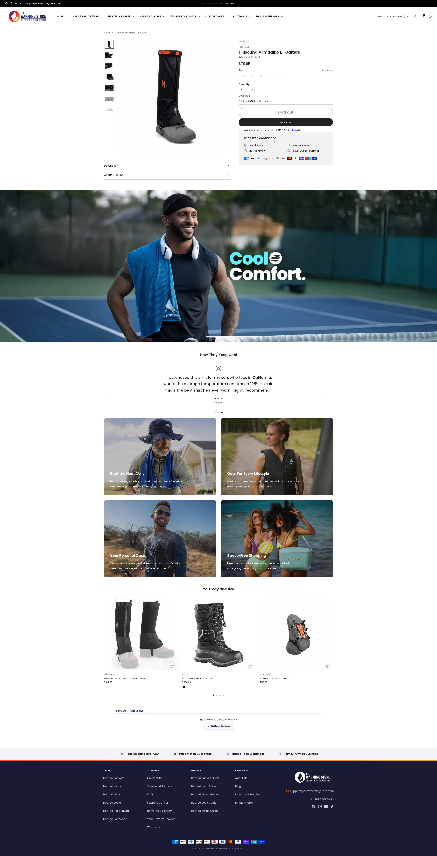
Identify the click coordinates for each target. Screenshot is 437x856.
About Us (241, 778)
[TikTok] (332, 806)
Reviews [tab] (121, 711)
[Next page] (333, 635)
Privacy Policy (244, 803)
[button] (215, 338)
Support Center (157, 803)
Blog (238, 786)
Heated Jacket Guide (205, 778)
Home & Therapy (267, 16)
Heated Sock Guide (203, 803)
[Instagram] (320, 806)
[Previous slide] (123, 97)
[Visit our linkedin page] (16, 3)
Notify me (286, 122)
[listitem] (218, 3)
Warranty (153, 827)
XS (243, 76)
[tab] (213, 695)
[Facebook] (313, 806)
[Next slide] (223, 97)
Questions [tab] (136, 711)
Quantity (244, 84)
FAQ (150, 794)
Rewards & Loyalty (159, 811)
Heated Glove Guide (204, 794)
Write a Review (222, 727)
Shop (60, 16)
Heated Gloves (150, 16)
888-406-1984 (324, 799)
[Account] (415, 16)
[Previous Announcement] (169, 3)
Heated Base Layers (116, 811)
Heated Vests (112, 786)
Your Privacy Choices (161, 819)
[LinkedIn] (326, 806)
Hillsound (244, 47)
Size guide (327, 69)
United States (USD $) (391, 16)
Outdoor (240, 16)
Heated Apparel (119, 16)
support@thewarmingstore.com (43, 3)
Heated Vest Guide (203, 786)
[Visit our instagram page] (11, 3)
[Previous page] (104, 635)
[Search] (430, 16)
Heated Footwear (86, 16)
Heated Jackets (113, 778)
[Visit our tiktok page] (20, 3)
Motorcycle (214, 16)
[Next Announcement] (267, 3)
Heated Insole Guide (204, 811)
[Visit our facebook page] (6, 3)
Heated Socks (112, 803)
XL (279, 76)
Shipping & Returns (159, 786)
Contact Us (154, 778)
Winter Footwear (183, 16)
